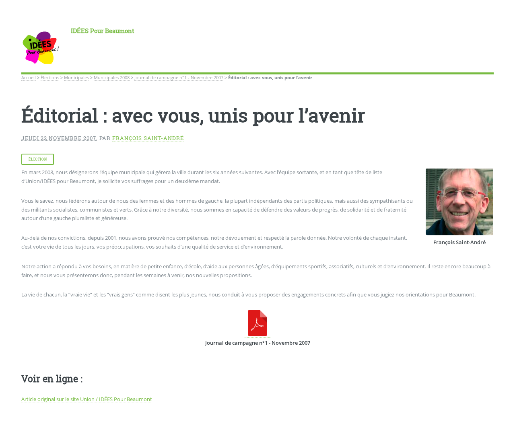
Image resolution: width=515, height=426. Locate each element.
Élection (38, 159)
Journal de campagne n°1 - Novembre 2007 (178, 77)
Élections (50, 77)
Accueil (28, 77)
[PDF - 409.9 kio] (257, 334)
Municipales (76, 77)
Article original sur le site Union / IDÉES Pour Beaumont (86, 399)
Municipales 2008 (112, 77)
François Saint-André (148, 138)
